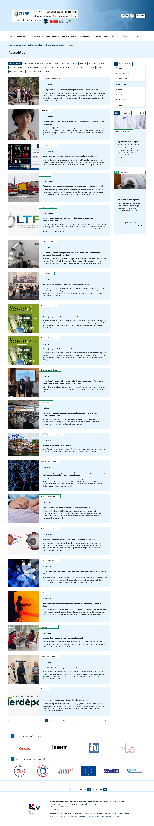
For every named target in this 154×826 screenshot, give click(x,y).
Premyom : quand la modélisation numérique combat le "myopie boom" (71, 539)
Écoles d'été (49, 72)
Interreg (101, 64)
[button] (113, 36)
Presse (51, 68)
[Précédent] (140, 113)
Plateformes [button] (51, 36)
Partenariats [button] (68, 36)
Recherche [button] (36, 36)
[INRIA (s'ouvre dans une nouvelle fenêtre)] (25, 748)
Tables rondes (31, 72)
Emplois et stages (101, 36)
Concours (56, 64)
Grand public (92, 64)
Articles (24, 64)
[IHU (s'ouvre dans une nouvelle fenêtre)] (94, 748)
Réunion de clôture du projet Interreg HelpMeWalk (63, 638)
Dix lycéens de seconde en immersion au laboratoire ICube (66, 285)
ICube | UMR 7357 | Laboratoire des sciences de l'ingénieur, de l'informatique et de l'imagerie (36, 45)
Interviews (12, 68)
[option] (130, 141)
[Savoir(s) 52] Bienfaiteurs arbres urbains (59, 349)
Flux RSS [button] (98, 789)
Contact (141, 16)
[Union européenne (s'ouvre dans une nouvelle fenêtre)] (88, 771)
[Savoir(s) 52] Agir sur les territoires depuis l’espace (63, 317)
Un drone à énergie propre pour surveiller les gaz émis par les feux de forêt (73, 186)
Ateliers (48, 64)
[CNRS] (46, 21)
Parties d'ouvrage (32, 68)
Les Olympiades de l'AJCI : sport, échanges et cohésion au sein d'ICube (70, 90)
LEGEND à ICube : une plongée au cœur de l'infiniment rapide (67, 668)
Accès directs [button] (125, 36)
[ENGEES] (69, 21)
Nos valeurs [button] (84, 36)
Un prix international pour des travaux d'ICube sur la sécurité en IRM (70, 156)
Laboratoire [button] (21, 36)
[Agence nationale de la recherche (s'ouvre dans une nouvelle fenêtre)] (65, 771)
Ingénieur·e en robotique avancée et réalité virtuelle (128, 143)
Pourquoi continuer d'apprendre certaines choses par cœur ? (67, 507)
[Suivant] (144, 113)
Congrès (74, 64)
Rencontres (90, 68)
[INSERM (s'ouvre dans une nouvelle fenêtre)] (60, 748)
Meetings (21, 68)
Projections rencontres (67, 68)
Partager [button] (82, 789)
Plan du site (102, 813)
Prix (56, 68)
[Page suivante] (105, 720)
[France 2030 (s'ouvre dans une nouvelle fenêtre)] (20, 771)
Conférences (65, 64)
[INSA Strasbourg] (57, 21)
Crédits (126, 813)
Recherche (80, 68)
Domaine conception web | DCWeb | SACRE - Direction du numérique (94, 816)
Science (98, 68)
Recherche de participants (128, 200)
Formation (82, 64)
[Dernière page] (108, 720)
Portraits (44, 68)
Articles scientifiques (36, 64)
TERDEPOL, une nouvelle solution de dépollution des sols (65, 700)
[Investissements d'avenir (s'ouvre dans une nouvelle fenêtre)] (42, 771)
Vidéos (40, 72)
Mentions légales (115, 813)
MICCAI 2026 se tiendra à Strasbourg (57, 445)
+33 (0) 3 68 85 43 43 (60, 807)
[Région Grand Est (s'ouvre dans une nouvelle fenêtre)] (111, 771)
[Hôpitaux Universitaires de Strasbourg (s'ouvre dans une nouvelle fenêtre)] (128, 748)
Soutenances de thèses (17, 72)
